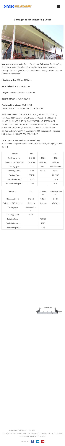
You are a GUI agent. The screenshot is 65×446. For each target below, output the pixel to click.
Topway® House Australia (46, 430)
